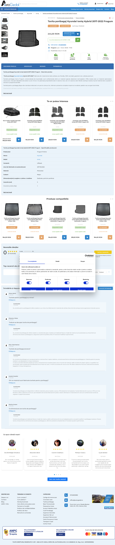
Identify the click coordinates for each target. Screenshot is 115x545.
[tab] (57, 171)
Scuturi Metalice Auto (50, 508)
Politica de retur (22, 510)
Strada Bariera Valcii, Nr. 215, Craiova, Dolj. (79, 505)
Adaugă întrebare (105, 288)
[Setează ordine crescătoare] (109, 272)
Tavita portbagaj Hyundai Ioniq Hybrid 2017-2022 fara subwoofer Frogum (57, 220)
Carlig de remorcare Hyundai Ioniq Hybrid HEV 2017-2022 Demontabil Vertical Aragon (103, 122)
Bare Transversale (48, 504)
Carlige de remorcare (50, 497)
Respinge (33, 289)
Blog (112, 9)
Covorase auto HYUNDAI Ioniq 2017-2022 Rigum (11, 121)
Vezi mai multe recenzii (57, 479)
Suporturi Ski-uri (48, 515)
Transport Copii (48, 521)
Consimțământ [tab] (32, 261)
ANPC (3, 504)
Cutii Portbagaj (48, 510)
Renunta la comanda (24, 513)
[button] (4, 20)
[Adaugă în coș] (19, 139)
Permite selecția (57, 289)
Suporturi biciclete (49, 513)
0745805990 (83, 4)
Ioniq (38, 159)
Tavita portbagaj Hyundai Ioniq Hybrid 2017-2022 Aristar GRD (80, 220)
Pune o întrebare (80, 17)
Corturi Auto (47, 524)
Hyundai (39, 155)
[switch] (48, 283)
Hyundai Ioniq (18, 76)
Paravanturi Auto (48, 506)
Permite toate (82, 289)
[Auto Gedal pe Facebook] (103, 499)
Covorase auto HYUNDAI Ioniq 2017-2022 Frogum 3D (57, 121)
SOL (7, 504)
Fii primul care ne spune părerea (65, 17)
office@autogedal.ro (75, 500)
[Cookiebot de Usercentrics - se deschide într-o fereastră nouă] (86, 256)
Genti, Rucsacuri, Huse (50, 519)
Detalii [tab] (57, 261)
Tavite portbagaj (48, 502)
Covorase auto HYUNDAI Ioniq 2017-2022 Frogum (80, 121)
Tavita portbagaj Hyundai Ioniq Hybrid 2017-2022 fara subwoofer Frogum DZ (34, 220)
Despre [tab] (83, 261)
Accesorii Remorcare (50, 517)
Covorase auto (47, 499)
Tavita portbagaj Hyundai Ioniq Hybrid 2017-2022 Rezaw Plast (12, 220)
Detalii (28, 534)
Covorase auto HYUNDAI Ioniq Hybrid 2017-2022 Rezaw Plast (34, 122)
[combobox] (33, 4)
